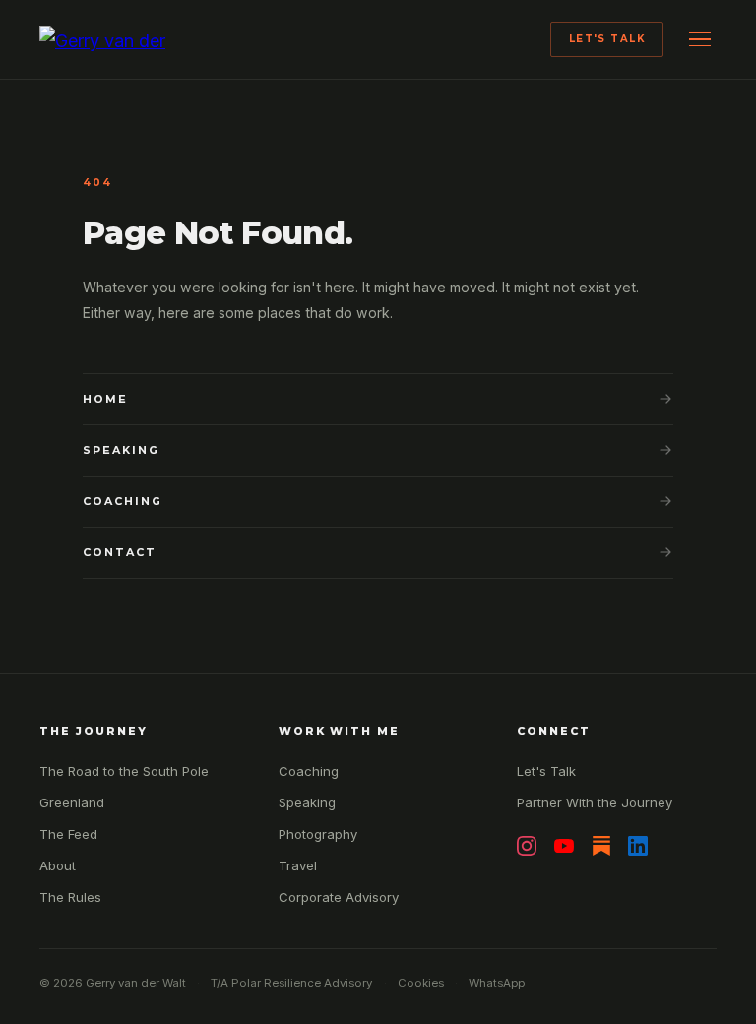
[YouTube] (564, 846)
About (57, 865)
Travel (298, 865)
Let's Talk (607, 38)
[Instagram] (526, 846)
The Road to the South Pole (124, 771)
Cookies (421, 983)
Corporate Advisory (339, 897)
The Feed (68, 834)
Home (105, 399)
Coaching (122, 501)
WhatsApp (497, 983)
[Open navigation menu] (699, 39)
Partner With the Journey (594, 802)
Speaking (121, 450)
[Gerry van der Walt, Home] (108, 39)
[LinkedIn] (638, 846)
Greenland (71, 802)
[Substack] (601, 846)
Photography (318, 834)
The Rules (70, 897)
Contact (120, 552)
